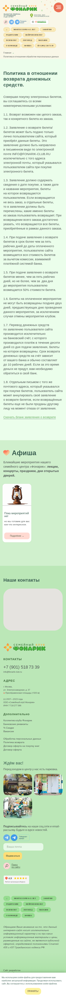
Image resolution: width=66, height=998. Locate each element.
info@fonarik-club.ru (12, 672)
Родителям (12, 35)
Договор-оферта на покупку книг (21, 746)
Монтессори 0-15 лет (25, 29)
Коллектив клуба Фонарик (17, 720)
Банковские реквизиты (15, 724)
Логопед (27, 40)
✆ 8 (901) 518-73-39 (45, 46)
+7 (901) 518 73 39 (21, 667)
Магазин (42, 40)
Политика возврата (13, 742)
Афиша (27, 46)
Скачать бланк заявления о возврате (29, 417)
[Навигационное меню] (58, 7)
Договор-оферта (12, 749)
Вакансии (8, 731)
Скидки (10, 727)
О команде (12, 46)
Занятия (47, 29)
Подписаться (13, 856)
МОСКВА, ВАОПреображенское (41, 15)
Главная (7, 53)
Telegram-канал (23, 22)
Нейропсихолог (34, 35)
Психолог (11, 40)
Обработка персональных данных (22, 738)
